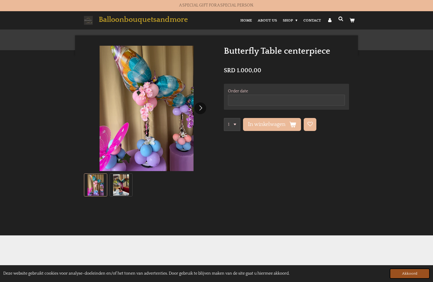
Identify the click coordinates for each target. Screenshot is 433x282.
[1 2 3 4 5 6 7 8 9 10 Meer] (232, 124)
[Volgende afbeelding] (200, 108)
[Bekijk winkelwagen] (352, 20)
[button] (95, 185)
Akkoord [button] (409, 273)
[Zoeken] (341, 19)
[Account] (329, 20)
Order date (238, 91)
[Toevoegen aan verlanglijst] (310, 124)
